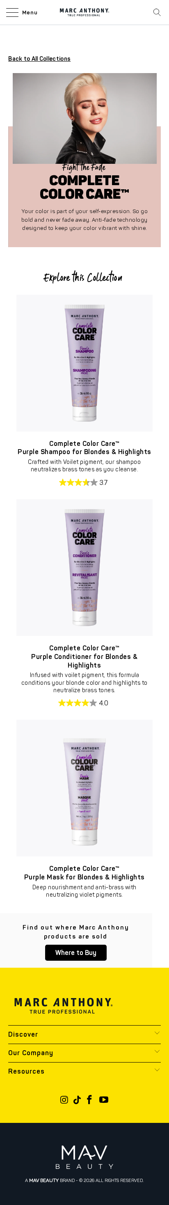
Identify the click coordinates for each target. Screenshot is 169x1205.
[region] (84, 363)
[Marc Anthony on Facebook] (90, 1100)
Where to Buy (75, 953)
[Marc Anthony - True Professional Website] (84, 12)
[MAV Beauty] (84, 1157)
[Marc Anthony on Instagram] (64, 1100)
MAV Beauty (44, 1180)
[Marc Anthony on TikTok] (77, 1100)
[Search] (157, 12)
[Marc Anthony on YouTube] (104, 1100)
